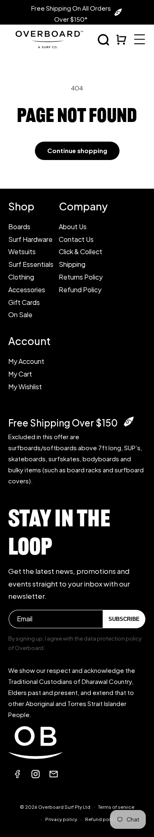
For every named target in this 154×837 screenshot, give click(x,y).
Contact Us (76, 239)
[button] (103, 39)
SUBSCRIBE (124, 619)
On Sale (20, 314)
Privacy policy (61, 819)
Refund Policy (80, 289)
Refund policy (101, 819)
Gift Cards (24, 302)
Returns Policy (81, 277)
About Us (73, 226)
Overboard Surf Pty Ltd (64, 806)
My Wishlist (25, 386)
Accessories (26, 289)
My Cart (20, 374)
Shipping (72, 264)
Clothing (21, 277)
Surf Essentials (30, 264)
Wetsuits (22, 251)
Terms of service (116, 807)
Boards (19, 226)
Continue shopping (77, 150)
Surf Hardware (30, 239)
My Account (26, 361)
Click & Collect (80, 251)
